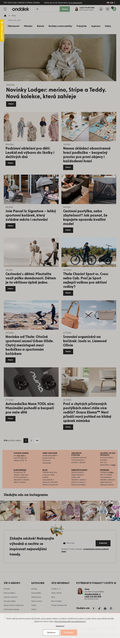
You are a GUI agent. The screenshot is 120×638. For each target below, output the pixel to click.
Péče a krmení (36, 601)
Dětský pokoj (36, 597)
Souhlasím (68, 633)
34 (37, 440)
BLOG (45, 470)
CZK (111, 3)
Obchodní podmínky (11, 609)
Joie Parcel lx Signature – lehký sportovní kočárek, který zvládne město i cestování (31, 215)
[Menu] (5, 9)
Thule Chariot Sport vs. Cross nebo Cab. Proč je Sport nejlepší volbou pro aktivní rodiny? (85, 280)
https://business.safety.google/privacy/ (70, 621)
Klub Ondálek (56, 601)
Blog (53, 597)
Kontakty (7, 589)
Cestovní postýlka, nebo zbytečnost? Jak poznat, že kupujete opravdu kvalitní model (85, 217)
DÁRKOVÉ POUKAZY (79, 470)
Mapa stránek (56, 593)
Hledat (65, 9)
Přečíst (11, 104)
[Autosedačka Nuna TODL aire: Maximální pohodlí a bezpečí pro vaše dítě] (31, 382)
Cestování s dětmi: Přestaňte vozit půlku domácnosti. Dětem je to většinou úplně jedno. (31, 278)
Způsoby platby (9, 601)
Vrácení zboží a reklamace (14, 605)
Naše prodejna (9, 593)
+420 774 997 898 (92, 597)
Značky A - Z (55, 589)
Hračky (33, 605)
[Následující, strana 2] (31, 440)
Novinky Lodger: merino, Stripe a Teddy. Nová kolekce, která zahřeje (56, 93)
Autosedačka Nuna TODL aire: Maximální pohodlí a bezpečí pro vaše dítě (30, 408)
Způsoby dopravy (10, 597)
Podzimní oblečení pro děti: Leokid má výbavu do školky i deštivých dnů (30, 153)
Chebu (113, 465)
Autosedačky (36, 593)
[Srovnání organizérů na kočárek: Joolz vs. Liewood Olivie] (88, 315)
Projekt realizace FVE (59, 605)
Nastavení (60, 626)
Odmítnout (51, 633)
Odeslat (103, 543)
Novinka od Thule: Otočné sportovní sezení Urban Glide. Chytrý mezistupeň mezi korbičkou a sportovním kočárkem (30, 345)
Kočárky (34, 589)
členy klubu (21, 455)
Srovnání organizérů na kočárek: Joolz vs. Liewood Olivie (85, 341)
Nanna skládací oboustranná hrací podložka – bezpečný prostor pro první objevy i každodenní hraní (87, 155)
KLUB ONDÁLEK (20, 470)
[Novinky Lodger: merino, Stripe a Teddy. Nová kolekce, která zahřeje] (60, 57)
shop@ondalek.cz (92, 594)
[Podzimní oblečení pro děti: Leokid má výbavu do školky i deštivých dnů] (31, 126)
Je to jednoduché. (75, 3)
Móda (33, 609)
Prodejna (104, 470)
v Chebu (110, 472)
